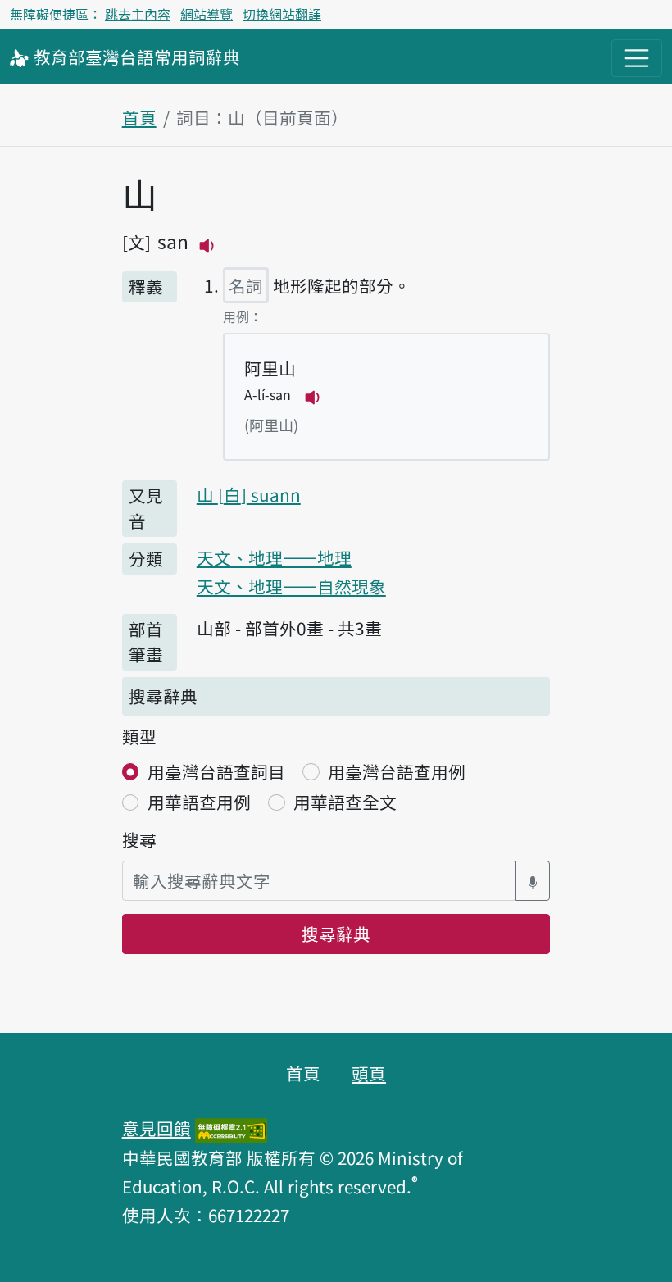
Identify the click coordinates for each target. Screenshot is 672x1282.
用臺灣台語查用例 (396, 771)
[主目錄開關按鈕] (636, 58)
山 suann (249, 494)
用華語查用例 (199, 801)
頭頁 (369, 1073)
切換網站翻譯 (282, 14)
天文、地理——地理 (274, 557)
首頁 (139, 117)
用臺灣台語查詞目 (216, 771)
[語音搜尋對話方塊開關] (532, 881)
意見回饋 (156, 1128)
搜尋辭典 (336, 933)
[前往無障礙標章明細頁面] (231, 1128)
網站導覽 (206, 14)
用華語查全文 (345, 801)
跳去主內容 (137, 14)
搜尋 (139, 839)
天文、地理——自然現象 (291, 586)
